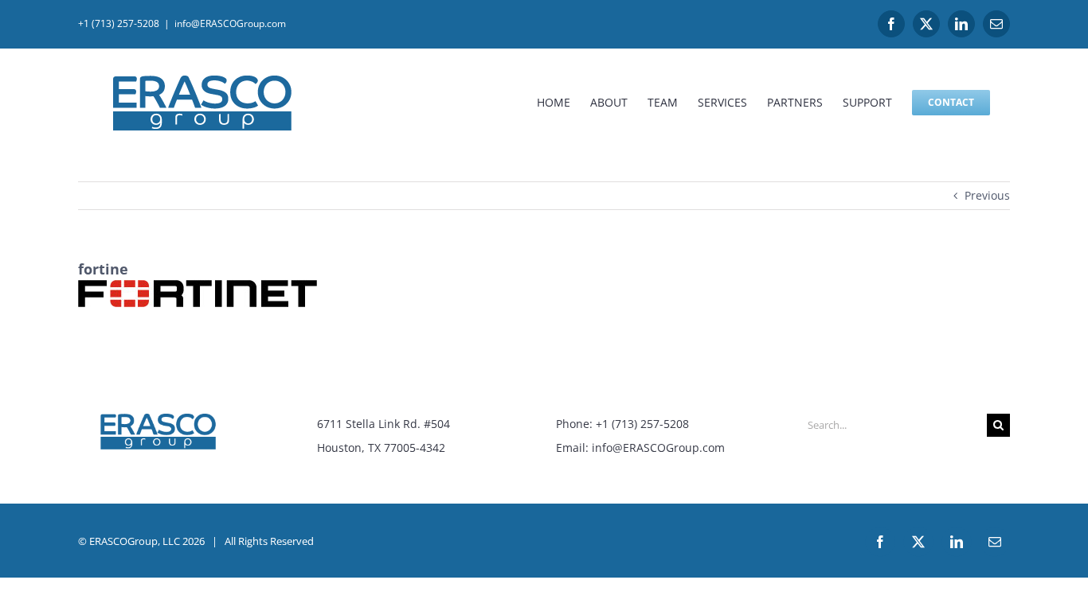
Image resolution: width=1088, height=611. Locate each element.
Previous (987, 195)
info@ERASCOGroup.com (230, 23)
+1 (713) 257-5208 (118, 23)
